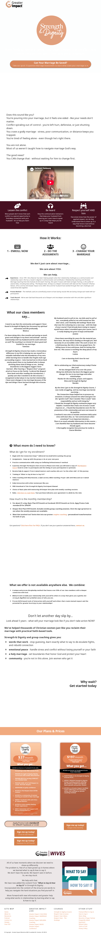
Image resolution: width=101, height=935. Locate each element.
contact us (80, 525)
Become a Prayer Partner (87, 918)
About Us (7, 914)
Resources (7, 916)
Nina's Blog (82, 916)
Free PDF (7, 924)
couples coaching (60, 514)
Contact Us (8, 920)
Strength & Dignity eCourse (63, 912)
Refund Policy (83, 924)
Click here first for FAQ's (30, 525)
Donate (6, 922)
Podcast (7, 918)
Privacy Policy (83, 928)
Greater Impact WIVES (36, 924)
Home (6, 912)
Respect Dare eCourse (61, 914)
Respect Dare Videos (60, 916)
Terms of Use (83, 926)
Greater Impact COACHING (38, 914)
